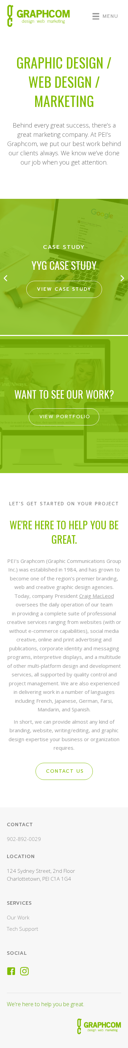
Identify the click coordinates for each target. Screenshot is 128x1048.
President (84, 595)
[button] (6, 278)
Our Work (18, 917)
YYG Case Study (64, 265)
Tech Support (22, 928)
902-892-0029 (24, 838)
